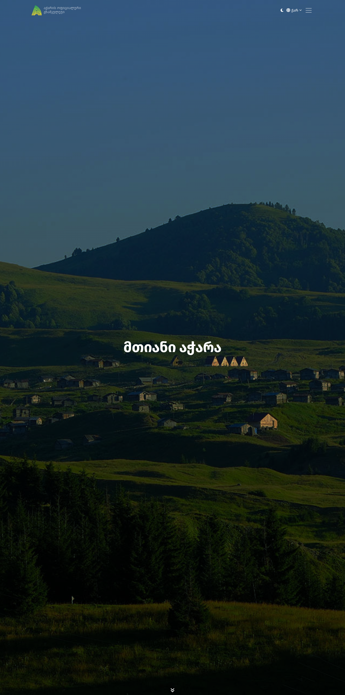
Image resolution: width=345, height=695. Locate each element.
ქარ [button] (294, 10)
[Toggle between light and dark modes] (282, 10)
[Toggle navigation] (308, 10)
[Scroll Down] (172, 689)
